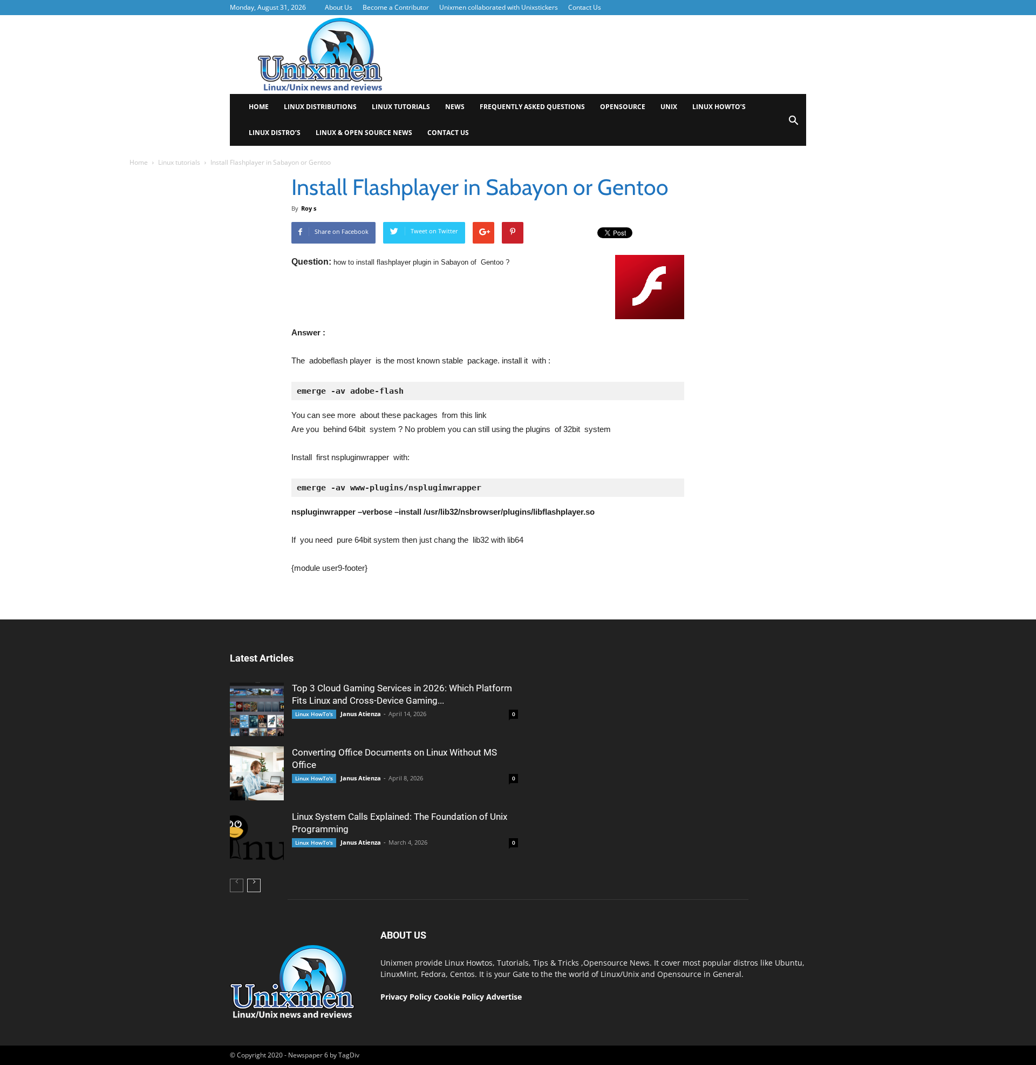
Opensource (622, 106)
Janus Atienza (360, 714)
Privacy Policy (406, 997)
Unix (668, 106)
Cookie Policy (460, 997)
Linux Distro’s (275, 132)
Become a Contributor (396, 7)
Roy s (308, 208)
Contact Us (584, 7)
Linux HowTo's (314, 714)
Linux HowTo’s (719, 106)
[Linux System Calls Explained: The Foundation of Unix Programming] (257, 838)
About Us (338, 7)
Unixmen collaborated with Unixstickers (498, 7)
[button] (793, 124)
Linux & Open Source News (364, 132)
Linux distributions (320, 106)
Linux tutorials (401, 106)
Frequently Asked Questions (532, 106)
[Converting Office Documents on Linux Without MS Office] (257, 773)
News (455, 106)
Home (259, 106)
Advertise (504, 997)
